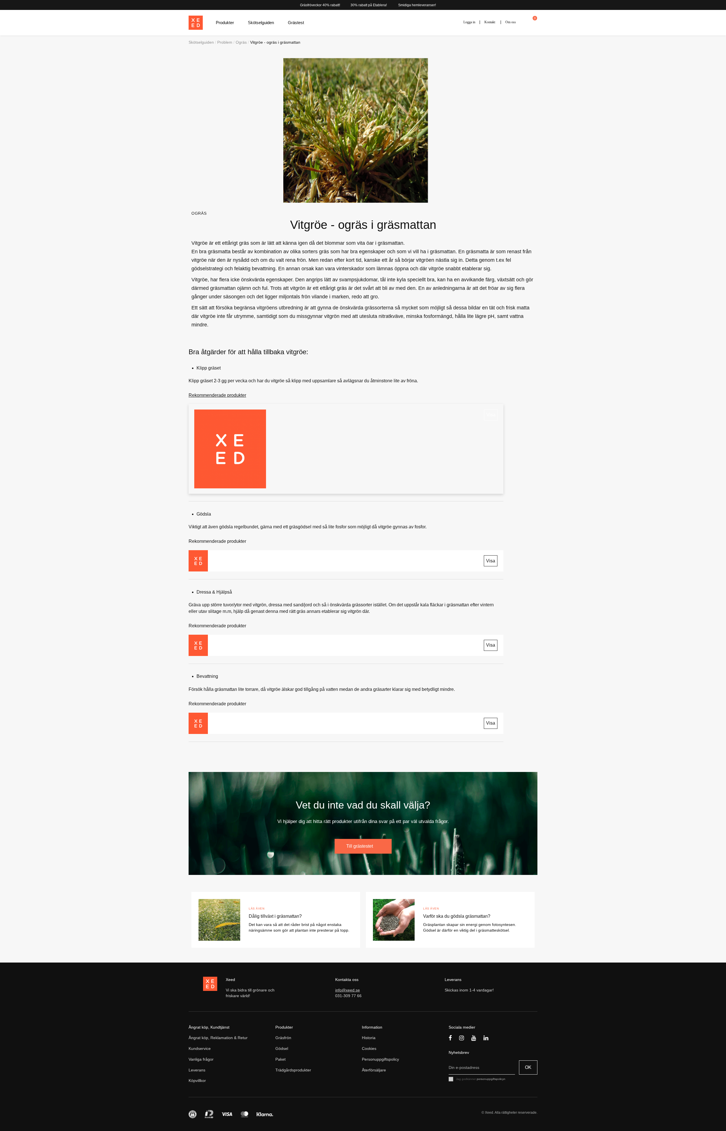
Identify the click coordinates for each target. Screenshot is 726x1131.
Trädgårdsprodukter (293, 1070)
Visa (490, 414)
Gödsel (281, 1048)
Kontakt (489, 22)
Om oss (510, 22)
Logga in (469, 22)
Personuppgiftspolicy (380, 1059)
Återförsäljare (374, 1070)
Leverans (197, 1070)
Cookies (369, 1048)
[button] (228, 23)
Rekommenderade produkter (217, 395)
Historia (368, 1037)
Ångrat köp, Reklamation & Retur (218, 1037)
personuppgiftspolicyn (491, 1079)
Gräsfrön (283, 1037)
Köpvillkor (197, 1080)
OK (528, 1067)
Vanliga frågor (201, 1059)
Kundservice (200, 1048)
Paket (280, 1059)
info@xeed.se (347, 990)
